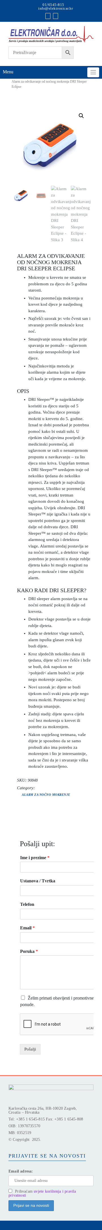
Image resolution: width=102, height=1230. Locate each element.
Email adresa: (20, 1171)
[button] (81, 116)
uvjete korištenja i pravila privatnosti (42, 1193)
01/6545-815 (53, 5)
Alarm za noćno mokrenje (46, 794)
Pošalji (30, 1049)
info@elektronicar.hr (55, 8)
